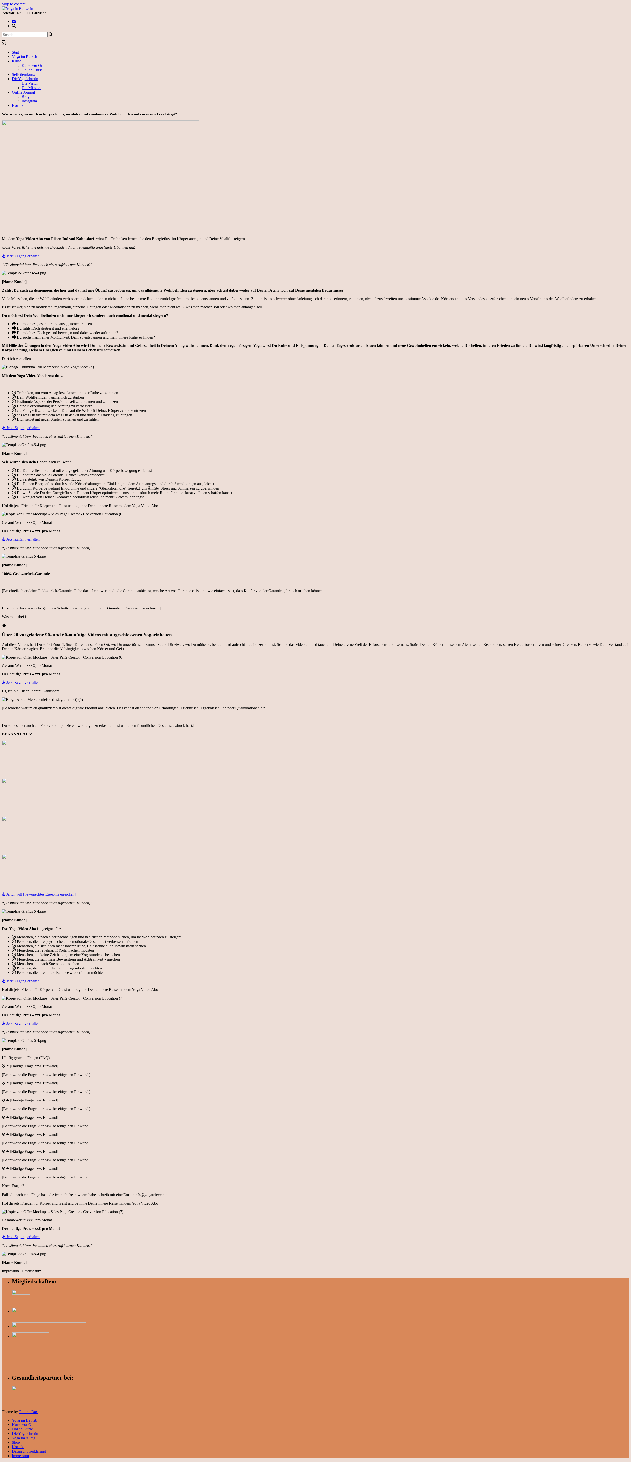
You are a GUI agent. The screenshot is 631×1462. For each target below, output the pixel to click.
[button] (3, 39)
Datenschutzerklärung (29, 1451)
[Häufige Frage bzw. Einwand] (34, 1066)
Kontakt (18, 105)
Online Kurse (32, 70)
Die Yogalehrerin (25, 79)
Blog (25, 97)
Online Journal (23, 92)
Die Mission (31, 88)
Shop (16, 1442)
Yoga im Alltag (23, 1438)
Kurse (16, 61)
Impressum (20, 1456)
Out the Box (28, 1412)
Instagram (29, 101)
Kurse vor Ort (32, 65)
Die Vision (30, 83)
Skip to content (13, 4)
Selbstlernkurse (23, 74)
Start (15, 52)
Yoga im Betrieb (24, 57)
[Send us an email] (14, 21)
